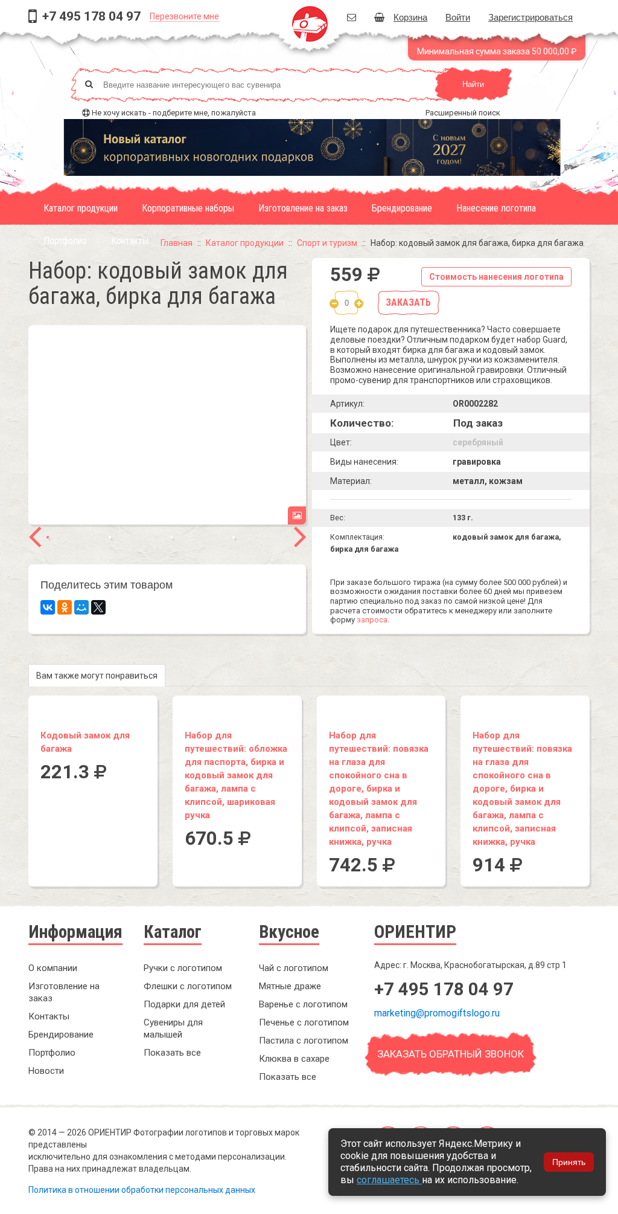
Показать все (172, 1052)
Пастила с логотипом (303, 1040)
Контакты (129, 241)
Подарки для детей (184, 1004)
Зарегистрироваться (530, 16)
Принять (568, 1162)
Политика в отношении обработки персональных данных (141, 1190)
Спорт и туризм (327, 243)
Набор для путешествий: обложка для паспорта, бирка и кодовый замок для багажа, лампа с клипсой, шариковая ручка (236, 775)
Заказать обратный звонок (450, 1054)
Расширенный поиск (462, 112)
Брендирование (402, 208)
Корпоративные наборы (188, 208)
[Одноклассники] (64, 607)
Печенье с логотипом (304, 1022)
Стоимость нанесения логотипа (496, 277)
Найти (473, 84)
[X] (98, 607)
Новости (46, 1070)
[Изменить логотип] (297, 515)
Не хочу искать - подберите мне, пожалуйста (174, 112)
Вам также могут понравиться (97, 675)
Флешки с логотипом (188, 986)
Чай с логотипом (293, 968)
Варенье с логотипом (303, 1004)
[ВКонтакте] (47, 607)
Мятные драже (290, 986)
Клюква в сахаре (294, 1058)
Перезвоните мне (184, 16)
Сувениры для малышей (173, 1028)
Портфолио (65, 241)
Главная (177, 243)
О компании (52, 968)
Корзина (410, 16)
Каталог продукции (80, 208)
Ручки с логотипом (183, 968)
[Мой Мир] (81, 607)
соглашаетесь (389, 1180)
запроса (372, 619)
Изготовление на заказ (303, 208)
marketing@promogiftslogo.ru (437, 1013)
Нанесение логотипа (496, 208)
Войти (457, 16)
